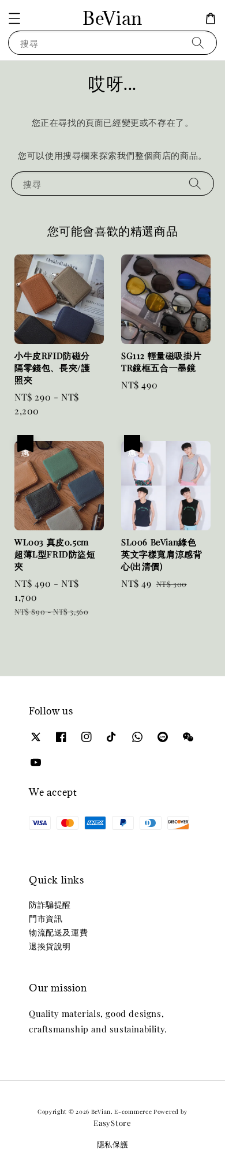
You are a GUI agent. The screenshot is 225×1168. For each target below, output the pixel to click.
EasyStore (112, 1123)
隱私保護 (113, 1144)
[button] (14, 18)
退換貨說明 (50, 946)
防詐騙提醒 (50, 904)
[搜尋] (197, 42)
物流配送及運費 (58, 932)
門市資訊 (45, 918)
